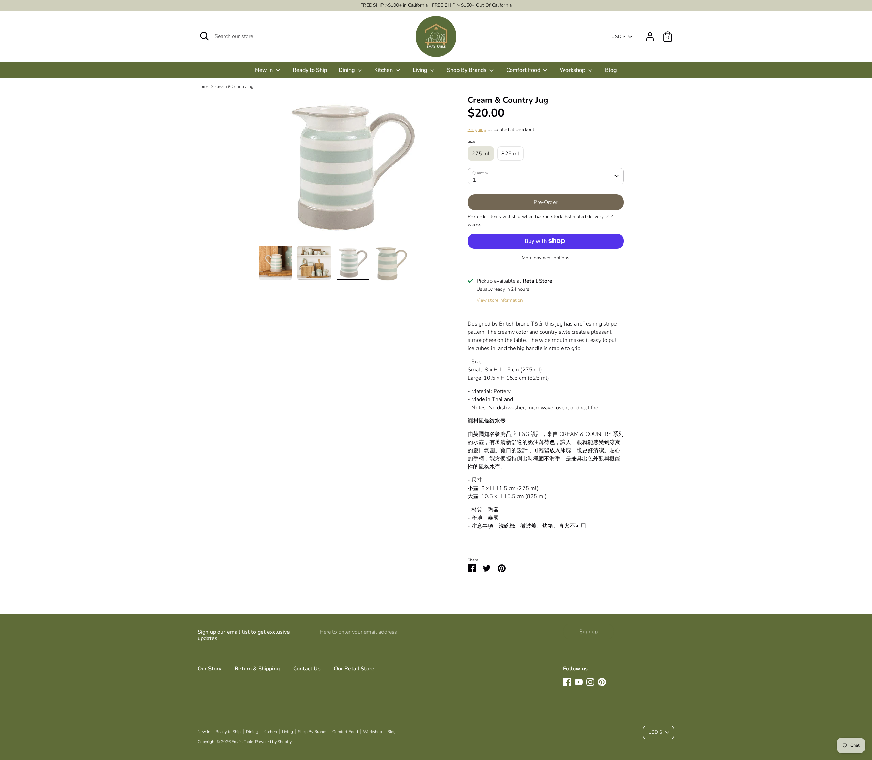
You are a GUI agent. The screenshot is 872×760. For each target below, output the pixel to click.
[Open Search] (204, 36)
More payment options (545, 258)
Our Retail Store (354, 668)
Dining (347, 70)
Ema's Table (242, 741)
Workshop (573, 70)
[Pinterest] (602, 682)
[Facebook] (567, 682)
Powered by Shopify (273, 741)
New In (264, 70)
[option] (353, 170)
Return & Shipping (257, 668)
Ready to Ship (310, 70)
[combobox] (546, 176)
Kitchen (384, 70)
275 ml (481, 153)
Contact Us (307, 668)
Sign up (588, 631)
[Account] (650, 33)
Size (471, 141)
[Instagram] (590, 682)
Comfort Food (524, 70)
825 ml (510, 153)
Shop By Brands (467, 70)
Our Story (209, 668)
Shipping (477, 129)
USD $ (618, 36)
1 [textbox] (474, 180)
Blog (611, 70)
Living (420, 70)
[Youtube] (579, 682)
